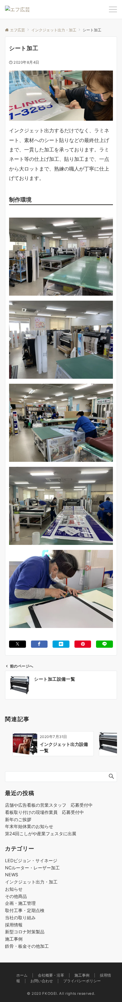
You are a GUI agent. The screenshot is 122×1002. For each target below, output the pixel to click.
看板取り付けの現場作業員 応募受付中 (44, 812)
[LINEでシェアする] (104, 644)
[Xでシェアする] (17, 644)
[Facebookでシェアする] (39, 644)
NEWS (11, 874)
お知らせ (14, 889)
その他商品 (16, 896)
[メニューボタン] (113, 9)
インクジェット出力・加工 (31, 881)
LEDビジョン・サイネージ (31, 860)
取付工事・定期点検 (24, 910)
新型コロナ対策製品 (24, 931)
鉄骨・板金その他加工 (27, 946)
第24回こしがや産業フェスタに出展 (40, 833)
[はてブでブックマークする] (61, 644)
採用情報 (14, 924)
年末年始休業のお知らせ (29, 826)
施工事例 (14, 938)
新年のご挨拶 (18, 819)
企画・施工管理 (20, 903)
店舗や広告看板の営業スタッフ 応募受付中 (49, 805)
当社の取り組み (20, 917)
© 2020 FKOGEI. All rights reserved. (61, 993)
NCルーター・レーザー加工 (32, 867)
